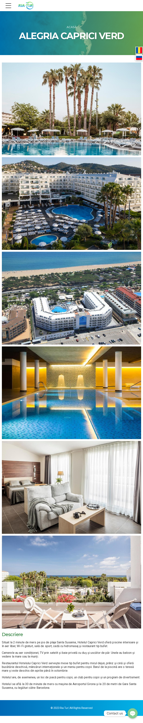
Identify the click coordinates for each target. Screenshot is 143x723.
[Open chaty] (133, 713)
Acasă (72, 27)
